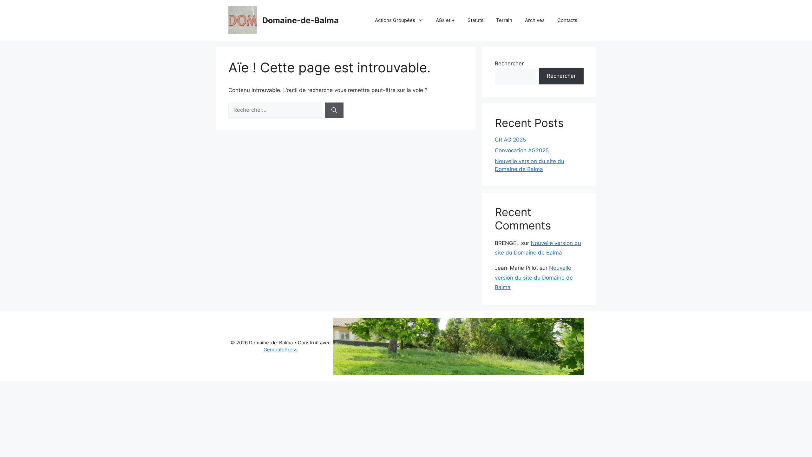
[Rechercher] (334, 110)
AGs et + (445, 20)
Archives (535, 20)
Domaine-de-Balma (300, 20)
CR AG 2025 (510, 139)
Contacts (567, 20)
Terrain (504, 20)
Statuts (475, 20)
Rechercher (509, 63)
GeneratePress (281, 350)
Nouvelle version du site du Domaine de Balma (534, 277)
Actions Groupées (395, 20)
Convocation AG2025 (522, 150)
